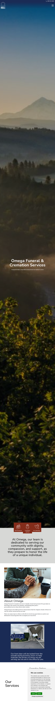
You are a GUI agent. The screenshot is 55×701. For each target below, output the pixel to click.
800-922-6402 (50, 1)
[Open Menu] (52, 5)
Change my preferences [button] (37, 696)
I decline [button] (39, 693)
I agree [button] (33, 693)
